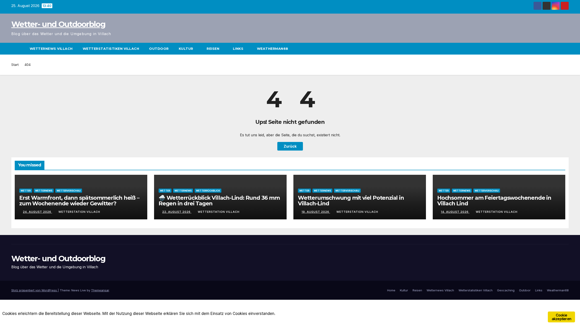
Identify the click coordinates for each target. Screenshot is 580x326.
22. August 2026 (176, 211)
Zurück (290, 146)
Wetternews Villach (51, 49)
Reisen (213, 49)
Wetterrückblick (208, 190)
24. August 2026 (37, 211)
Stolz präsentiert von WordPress (34, 290)
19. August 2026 (316, 211)
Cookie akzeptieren (561, 317)
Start (15, 64)
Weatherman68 (273, 49)
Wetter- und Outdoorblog (58, 24)
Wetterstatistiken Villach (111, 49)
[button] (565, 48)
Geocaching (506, 290)
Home (391, 290)
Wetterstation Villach (79, 211)
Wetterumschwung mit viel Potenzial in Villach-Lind (351, 200)
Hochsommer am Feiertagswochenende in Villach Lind (494, 200)
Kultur (186, 49)
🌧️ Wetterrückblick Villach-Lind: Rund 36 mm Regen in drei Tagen (219, 200)
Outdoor (159, 49)
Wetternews (43, 190)
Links (238, 49)
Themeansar (100, 290)
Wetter (26, 190)
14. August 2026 (455, 211)
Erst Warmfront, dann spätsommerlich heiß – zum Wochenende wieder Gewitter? (79, 200)
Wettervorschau (69, 190)
